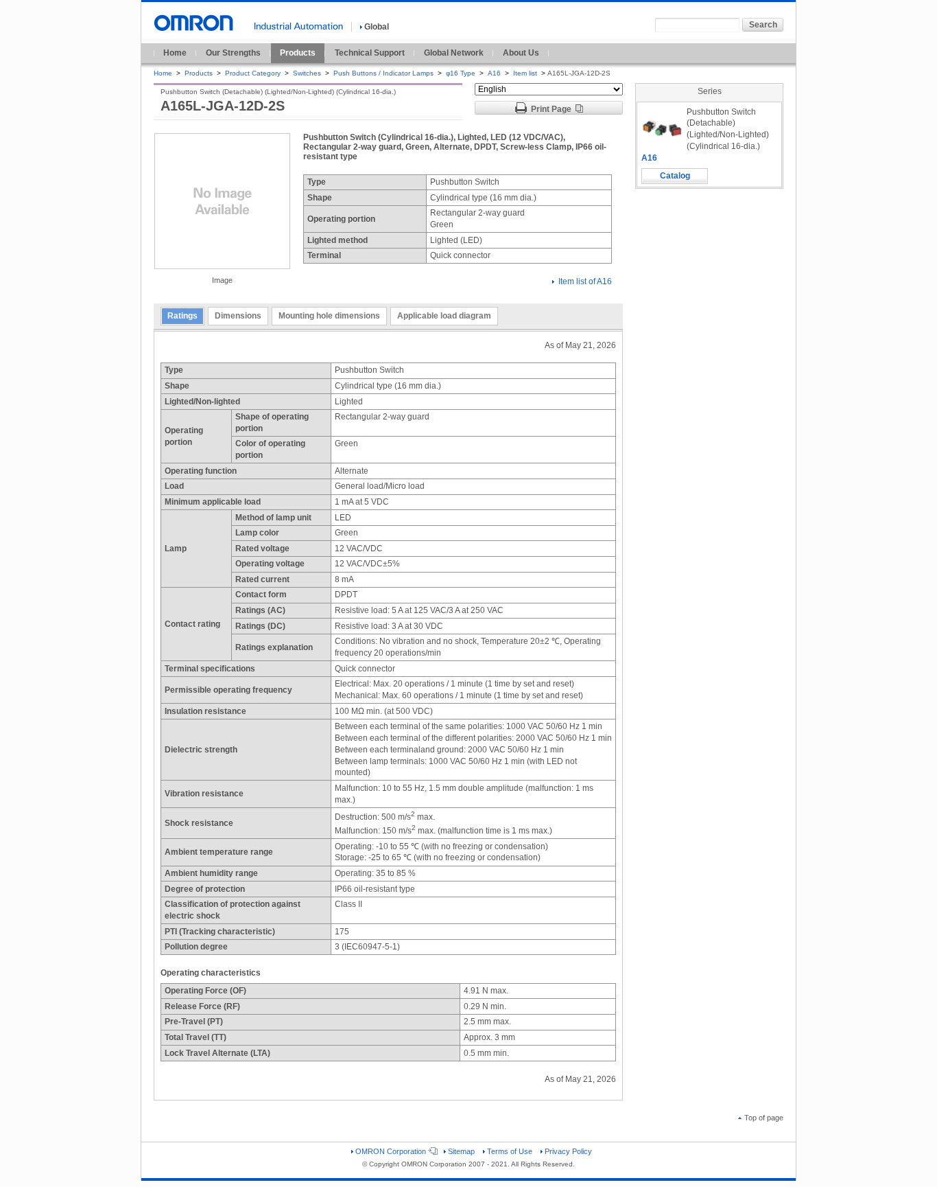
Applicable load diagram (444, 316)
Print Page (551, 109)
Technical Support (370, 53)
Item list (526, 73)
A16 (494, 73)
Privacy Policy (568, 1151)
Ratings (182, 316)
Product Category (253, 73)
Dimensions (238, 316)
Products (298, 53)
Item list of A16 (585, 281)
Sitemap (461, 1151)
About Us (521, 53)
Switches (307, 73)
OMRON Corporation (390, 1151)
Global (376, 27)
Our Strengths (233, 53)
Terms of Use (509, 1151)
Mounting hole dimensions (329, 316)
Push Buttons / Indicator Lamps (383, 73)
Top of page (763, 1118)
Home (175, 53)
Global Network (454, 53)
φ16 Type (460, 73)
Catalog (675, 176)
